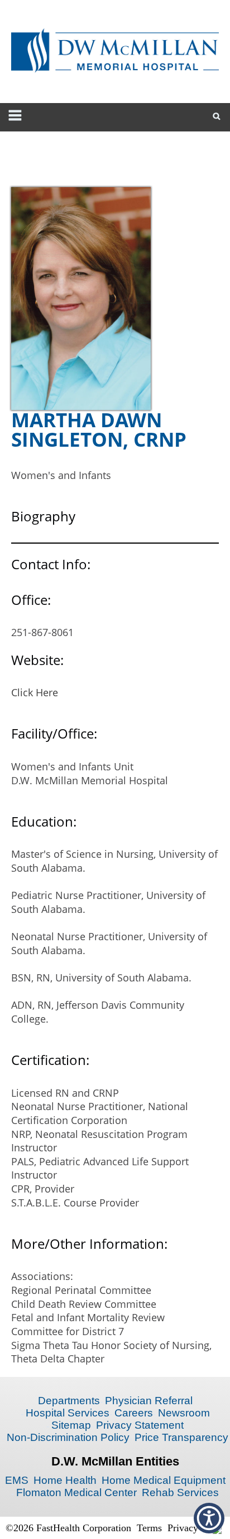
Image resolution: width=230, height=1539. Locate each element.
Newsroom (184, 1413)
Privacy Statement (140, 1425)
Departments (69, 1400)
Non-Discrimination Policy (68, 1437)
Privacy (182, 1527)
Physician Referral (149, 1400)
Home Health (65, 1480)
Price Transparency (181, 1437)
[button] (209, 1518)
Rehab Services (180, 1492)
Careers (133, 1413)
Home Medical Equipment (164, 1480)
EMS (16, 1480)
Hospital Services (67, 1413)
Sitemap (71, 1425)
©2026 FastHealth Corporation (68, 1527)
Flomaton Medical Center (76, 1492)
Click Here (34, 692)
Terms (149, 1527)
